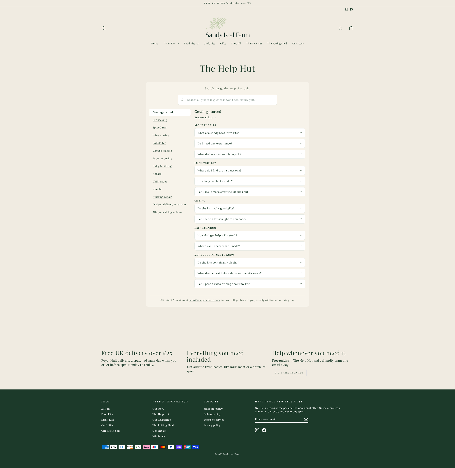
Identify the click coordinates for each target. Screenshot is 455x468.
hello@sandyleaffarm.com (204, 300)
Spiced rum (160, 127)
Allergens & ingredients (168, 212)
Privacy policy (212, 425)
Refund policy (212, 414)
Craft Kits (209, 43)
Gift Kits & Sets (110, 430)
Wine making (161, 135)
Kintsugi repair (162, 196)
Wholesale (158, 436)
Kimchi (157, 189)
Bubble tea (159, 143)
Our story (158, 408)
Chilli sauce (160, 181)
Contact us (158, 430)
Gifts (223, 43)
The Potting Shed (277, 43)
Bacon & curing (162, 158)
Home (154, 43)
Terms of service (214, 419)
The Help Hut (254, 43)
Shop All (236, 43)
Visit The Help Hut (289, 372)
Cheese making (162, 150)
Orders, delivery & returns (169, 204)
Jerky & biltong (162, 166)
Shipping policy (213, 408)
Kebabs (157, 173)
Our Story (298, 43)
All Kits (105, 408)
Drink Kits (170, 43)
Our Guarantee (161, 419)
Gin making (160, 120)
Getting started (163, 112)
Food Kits (190, 43)
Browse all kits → (205, 117)
